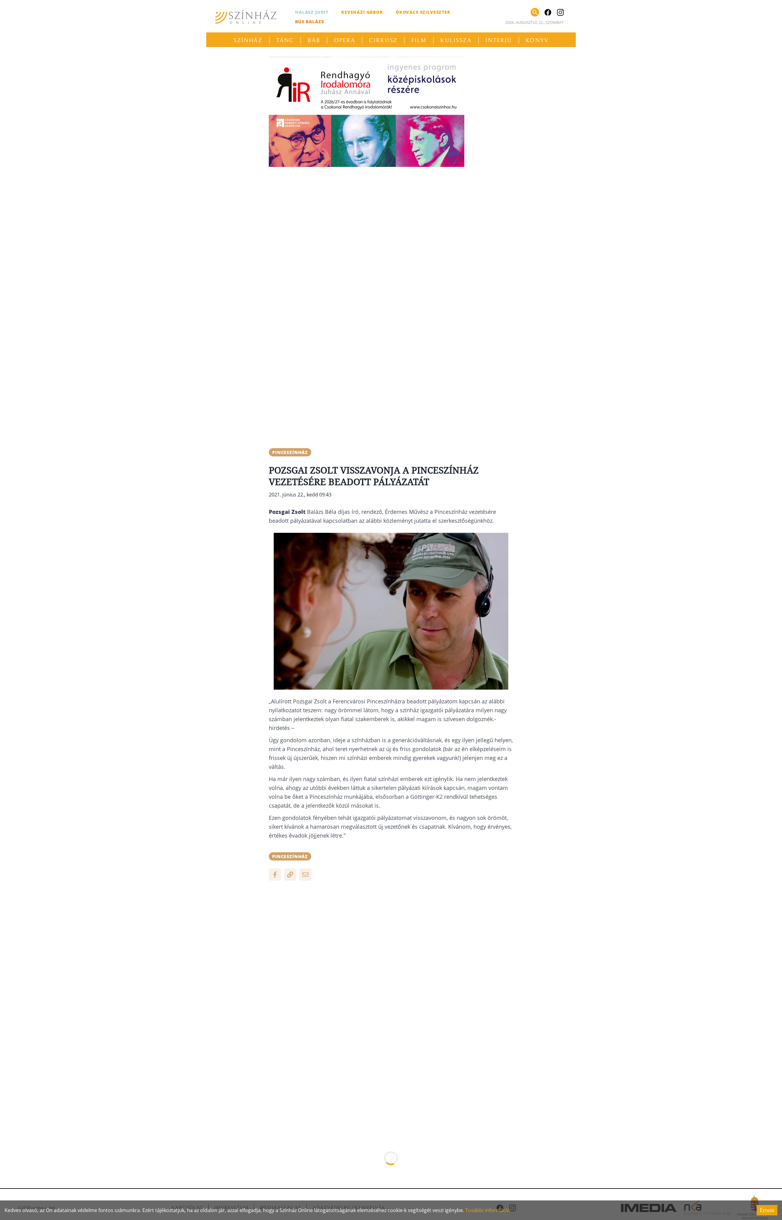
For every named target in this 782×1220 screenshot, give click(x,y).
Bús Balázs (309, 21)
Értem (767, 1210)
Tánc (285, 40)
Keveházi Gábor (362, 12)
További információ (487, 1210)
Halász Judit (311, 12)
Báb (314, 40)
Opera (345, 40)
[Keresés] (535, 12)
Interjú (498, 40)
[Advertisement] (391, 214)
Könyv (537, 40)
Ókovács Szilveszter (423, 12)
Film (418, 40)
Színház (247, 40)
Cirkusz (383, 40)
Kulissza (456, 40)
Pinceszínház (290, 452)
